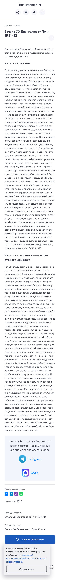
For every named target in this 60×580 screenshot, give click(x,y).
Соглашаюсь (26, 569)
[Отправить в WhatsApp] (21, 494)
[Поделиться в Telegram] (11, 494)
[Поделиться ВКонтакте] (6, 494)
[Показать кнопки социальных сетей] (18, 12)
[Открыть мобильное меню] (42, 12)
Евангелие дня (30, 4)
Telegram (34, 459)
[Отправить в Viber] (16, 494)
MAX (34, 473)
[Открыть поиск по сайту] (34, 12)
